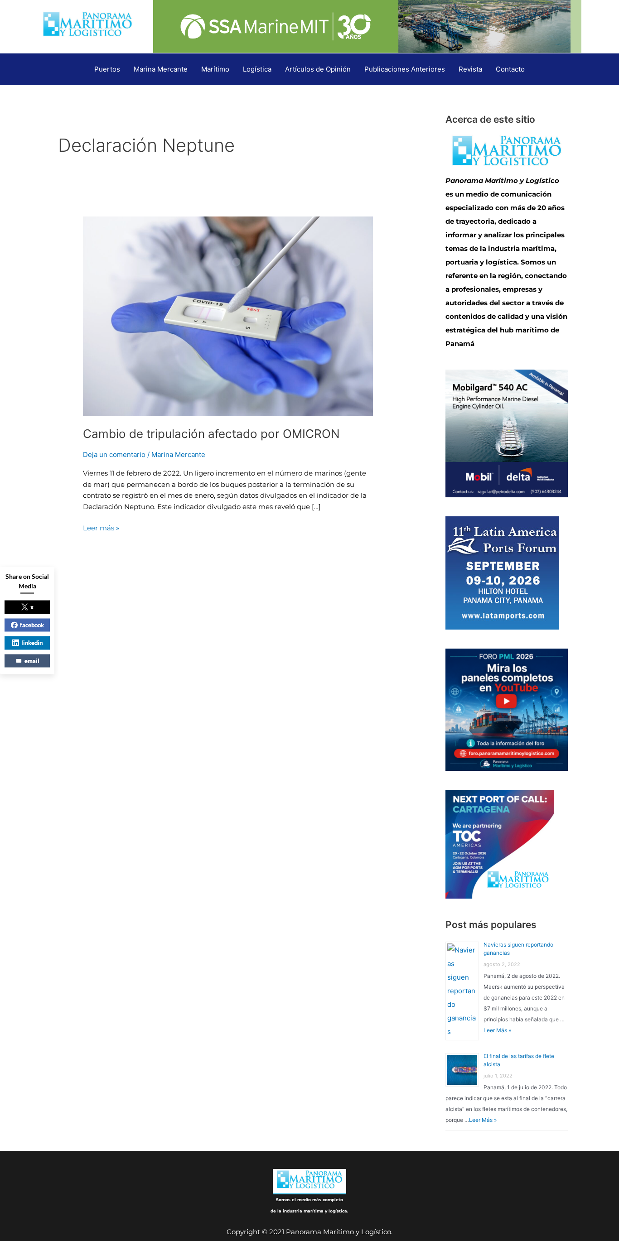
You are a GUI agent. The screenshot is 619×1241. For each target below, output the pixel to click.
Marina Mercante (161, 69)
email (31, 660)
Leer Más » (497, 1030)
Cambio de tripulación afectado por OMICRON (211, 434)
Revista (470, 69)
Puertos (107, 69)
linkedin (32, 642)
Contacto (510, 69)
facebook (32, 624)
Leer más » (101, 527)
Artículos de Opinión (318, 69)
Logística (257, 69)
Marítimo (215, 69)
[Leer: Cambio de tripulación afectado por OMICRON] (228, 316)
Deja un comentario (114, 454)
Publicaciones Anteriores (404, 69)
